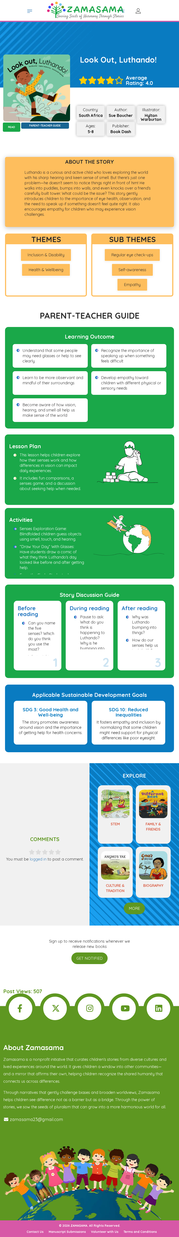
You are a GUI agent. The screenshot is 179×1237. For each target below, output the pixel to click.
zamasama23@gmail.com (36, 1119)
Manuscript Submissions (67, 1232)
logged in (38, 859)
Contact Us (35, 1232)
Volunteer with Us (104, 1232)
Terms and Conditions (140, 1232)
